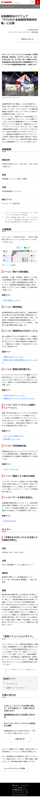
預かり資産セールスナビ (12, 300)
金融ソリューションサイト (16, 688)
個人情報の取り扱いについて (20, 790)
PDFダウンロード (27, 39)
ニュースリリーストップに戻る (14, 768)
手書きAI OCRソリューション (13, 357)
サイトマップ (24, 785)
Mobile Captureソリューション (14, 395)
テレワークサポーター (11, 469)
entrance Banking (9, 521)
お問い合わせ (20, 739)
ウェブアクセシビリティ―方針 (20, 792)
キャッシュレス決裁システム (13, 436)
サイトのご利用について (20, 787)
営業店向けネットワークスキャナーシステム (19, 398)
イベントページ (12, 684)
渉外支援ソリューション (12, 439)
